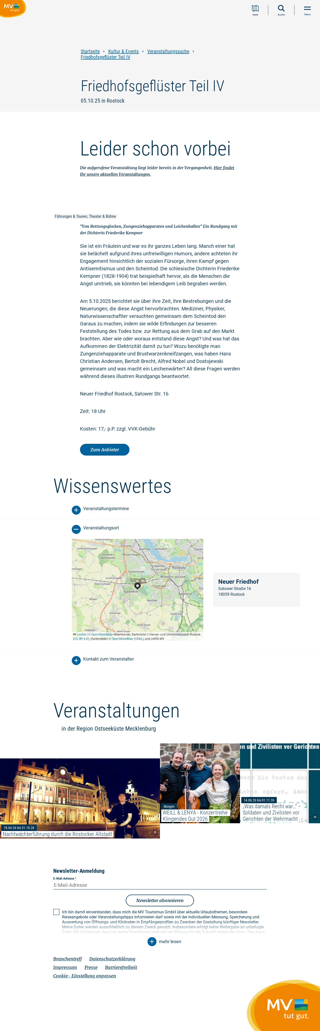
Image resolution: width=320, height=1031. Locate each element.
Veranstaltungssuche (168, 51)
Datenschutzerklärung (112, 959)
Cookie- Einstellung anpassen (84, 976)
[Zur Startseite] (14, 10)
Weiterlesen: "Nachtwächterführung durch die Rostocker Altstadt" (80, 798)
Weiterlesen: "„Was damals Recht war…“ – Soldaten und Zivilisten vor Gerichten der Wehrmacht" (280, 783)
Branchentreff (67, 959)
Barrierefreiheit (121, 967)
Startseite (90, 51)
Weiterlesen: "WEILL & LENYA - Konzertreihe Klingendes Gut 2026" (200, 783)
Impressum (65, 967)
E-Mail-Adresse (64, 878)
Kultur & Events (123, 51)
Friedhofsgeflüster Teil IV (105, 57)
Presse (91, 967)
